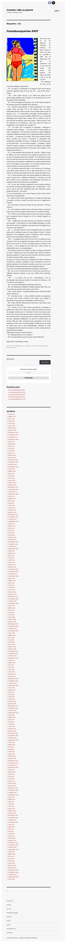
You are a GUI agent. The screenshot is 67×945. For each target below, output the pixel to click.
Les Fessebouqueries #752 (16, 392)
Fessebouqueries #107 (22, 31)
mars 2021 (11, 562)
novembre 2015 (13, 708)
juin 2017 (11, 665)
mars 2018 (11, 644)
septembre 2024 (13, 466)
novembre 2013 (13, 763)
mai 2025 (11, 448)
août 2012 (11, 797)
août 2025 (11, 441)
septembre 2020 (13, 576)
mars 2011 (11, 836)
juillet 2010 (11, 854)
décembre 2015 (13, 706)
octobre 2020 (12, 574)
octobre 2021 (12, 546)
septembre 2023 (13, 494)
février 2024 (12, 482)
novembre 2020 (13, 571)
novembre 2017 (13, 653)
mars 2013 (11, 781)
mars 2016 (11, 699)
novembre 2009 (13, 872)
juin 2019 (11, 610)
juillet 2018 (11, 635)
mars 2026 (11, 425)
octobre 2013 (12, 765)
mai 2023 (11, 503)
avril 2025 (11, 451)
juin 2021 (11, 555)
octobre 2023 (12, 492)
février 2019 (12, 619)
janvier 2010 (12, 868)
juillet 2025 (12, 444)
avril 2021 (11, 560)
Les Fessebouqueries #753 (16, 390)
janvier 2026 (12, 430)
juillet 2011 (11, 826)
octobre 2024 (12, 464)
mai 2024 (11, 476)
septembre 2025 (13, 439)
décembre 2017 (13, 651)
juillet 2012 (11, 799)
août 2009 (11, 879)
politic (9, 924)
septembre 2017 (13, 658)
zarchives (10, 932)
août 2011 (11, 824)
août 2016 (11, 687)
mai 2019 (11, 612)
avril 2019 (11, 615)
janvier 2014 (12, 758)
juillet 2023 (12, 498)
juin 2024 (11, 473)
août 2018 (11, 633)
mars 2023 (11, 507)
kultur (9, 920)
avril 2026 (11, 423)
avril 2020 (11, 587)
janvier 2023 (12, 512)
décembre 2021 (13, 542)
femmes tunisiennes (42, 345)
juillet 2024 (12, 471)
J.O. (8, 347)
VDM (14, 347)
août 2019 (11, 605)
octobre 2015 (12, 710)
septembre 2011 (13, 822)
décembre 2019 (13, 596)
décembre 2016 (13, 678)
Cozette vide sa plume (20, 10)
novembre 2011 (13, 817)
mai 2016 (11, 694)
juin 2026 (11, 419)
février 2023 (12, 510)
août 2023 (11, 496)
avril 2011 (11, 833)
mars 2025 (11, 453)
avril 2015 (11, 724)
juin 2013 (11, 774)
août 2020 (11, 578)
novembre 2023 (13, 489)
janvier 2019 (12, 621)
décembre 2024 (13, 460)
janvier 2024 (12, 485)
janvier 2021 (12, 567)
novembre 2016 (13, 681)
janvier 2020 (12, 594)
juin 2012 (11, 801)
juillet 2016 (11, 690)
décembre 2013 (13, 760)
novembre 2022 (13, 517)
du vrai (9, 909)
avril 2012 (11, 806)
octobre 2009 (12, 874)
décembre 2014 (13, 733)
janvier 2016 (12, 703)
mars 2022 (11, 535)
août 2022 (11, 523)
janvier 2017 (12, 676)
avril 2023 (11, 505)
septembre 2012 (13, 795)
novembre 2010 (13, 845)
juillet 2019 (11, 608)
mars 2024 (11, 480)
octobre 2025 (12, 437)
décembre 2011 (13, 815)
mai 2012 (11, 804)
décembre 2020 (13, 569)
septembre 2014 (13, 740)
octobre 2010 (12, 847)
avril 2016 (11, 697)
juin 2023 (11, 501)
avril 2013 (11, 779)
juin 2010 (11, 856)
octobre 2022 (12, 519)
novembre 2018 (13, 626)
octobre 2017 (12, 656)
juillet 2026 (12, 416)
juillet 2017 (11, 662)
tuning (11, 347)
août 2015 (11, 715)
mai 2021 (11, 558)
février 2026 (12, 428)
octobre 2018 (12, 628)
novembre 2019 (13, 599)
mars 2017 (11, 672)
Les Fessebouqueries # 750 (17, 399)
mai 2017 (11, 667)
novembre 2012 (13, 790)
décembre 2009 (13, 870)
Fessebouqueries (18, 345)
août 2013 (11, 770)
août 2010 (11, 852)
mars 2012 (11, 808)
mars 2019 (11, 617)
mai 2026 (11, 421)
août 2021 (11, 551)
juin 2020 (11, 583)
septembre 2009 (13, 877)
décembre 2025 (13, 432)
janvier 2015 (12, 731)
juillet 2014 (11, 744)
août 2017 (11, 660)
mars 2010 (11, 863)
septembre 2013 (13, 767)
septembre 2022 (13, 521)
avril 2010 (11, 861)
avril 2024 (11, 478)
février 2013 (12, 783)
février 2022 (12, 537)
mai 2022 (11, 530)
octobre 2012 (12, 792)
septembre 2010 (13, 849)
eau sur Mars (33, 345)
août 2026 (11, 414)
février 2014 (12, 756)
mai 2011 (11, 831)
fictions (9, 916)
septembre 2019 (13, 603)
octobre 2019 (12, 601)
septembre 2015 (13, 713)
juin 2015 (11, 719)
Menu (57, 11)
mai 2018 (11, 640)
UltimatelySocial (47, 944)
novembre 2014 (13, 735)
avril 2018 (11, 642)
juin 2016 (11, 692)
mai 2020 (11, 585)
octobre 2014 (12, 738)
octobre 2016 (12, 683)
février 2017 (12, 674)
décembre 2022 (13, 514)
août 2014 (11, 742)
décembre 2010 (13, 842)
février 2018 (12, 646)
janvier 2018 (12, 649)
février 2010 (12, 865)
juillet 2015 (11, 717)
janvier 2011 (12, 840)
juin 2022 (11, 528)
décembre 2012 (13, 788)
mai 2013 (11, 776)
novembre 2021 (13, 544)
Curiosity (27, 345)
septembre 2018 (13, 631)
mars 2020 (11, 590)
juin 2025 (11, 446)
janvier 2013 (12, 785)
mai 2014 (11, 749)
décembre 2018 (13, 624)
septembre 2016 (13, 685)
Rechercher (10, 359)
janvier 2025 (12, 457)
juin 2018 (11, 637)
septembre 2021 (13, 548)
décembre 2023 (13, 487)
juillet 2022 (12, 526)
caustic (9, 905)
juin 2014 (11, 747)
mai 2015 (11, 722)
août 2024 (11, 469)
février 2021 (12, 564)
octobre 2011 (12, 820)
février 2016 (12, 701)
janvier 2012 (12, 813)
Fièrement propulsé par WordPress (28, 938)
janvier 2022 (12, 539)
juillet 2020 (12, 580)
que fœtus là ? (11, 928)
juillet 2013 (11, 772)
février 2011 (12, 838)
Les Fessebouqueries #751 (16, 397)
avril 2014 (11, 751)
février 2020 (12, 592)
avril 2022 (11, 533)
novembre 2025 (13, 435)
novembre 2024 (13, 462)
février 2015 (12, 729)
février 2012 (12, 811)
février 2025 (12, 455)
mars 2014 (11, 754)
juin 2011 (11, 829)
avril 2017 (11, 669)
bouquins (10, 901)
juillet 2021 (11, 553)
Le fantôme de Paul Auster (16, 394)
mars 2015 (11, 726)
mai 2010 (11, 858)
